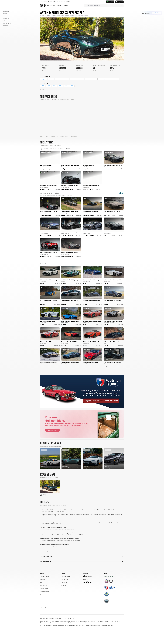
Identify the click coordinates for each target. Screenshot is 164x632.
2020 (54, 85)
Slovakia (73, 79)
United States (114, 79)
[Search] (86, 5)
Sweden (81, 79)
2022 (66, 85)
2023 (72, 85)
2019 (49, 85)
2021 (60, 85)
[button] (59, 5)
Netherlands (65, 79)
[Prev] (98, 370)
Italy (57, 79)
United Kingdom (103, 79)
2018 (43, 85)
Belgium (44, 79)
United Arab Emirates (91, 79)
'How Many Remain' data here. (54, 551)
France (51, 79)
